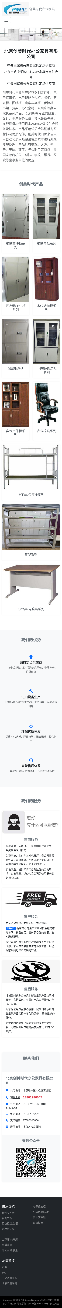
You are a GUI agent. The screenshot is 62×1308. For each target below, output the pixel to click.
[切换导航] (6, 20)
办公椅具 (38, 1222)
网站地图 (54, 1303)
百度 (4, 1267)
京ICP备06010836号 (38, 1303)
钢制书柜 (7, 1218)
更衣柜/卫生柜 (10, 1223)
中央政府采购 (9, 1278)
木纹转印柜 (8, 1229)
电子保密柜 (39, 1206)
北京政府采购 (9, 1283)
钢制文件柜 (8, 1213)
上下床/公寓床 (10, 1239)
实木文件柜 (39, 1217)
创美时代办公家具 (42, 9)
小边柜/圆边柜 (41, 1212)
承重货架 (7, 1245)
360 (4, 1272)
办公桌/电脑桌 (10, 1250)
